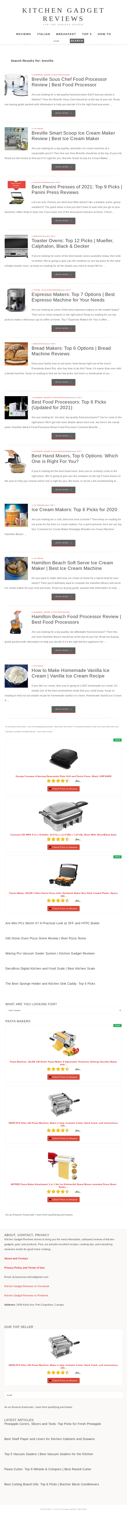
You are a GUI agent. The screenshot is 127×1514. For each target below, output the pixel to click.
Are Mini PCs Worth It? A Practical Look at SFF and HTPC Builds (52, 923)
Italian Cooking (41, 182)
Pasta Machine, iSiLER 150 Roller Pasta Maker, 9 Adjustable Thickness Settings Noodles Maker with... (63, 1063)
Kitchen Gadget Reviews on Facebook (26, 1286)
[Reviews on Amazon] (58, 780)
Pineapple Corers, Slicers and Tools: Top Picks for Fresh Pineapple (52, 1424)
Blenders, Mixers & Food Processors (52, 75)
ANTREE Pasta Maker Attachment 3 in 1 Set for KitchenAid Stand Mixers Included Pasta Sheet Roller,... (63, 1185)
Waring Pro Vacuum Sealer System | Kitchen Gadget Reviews (50, 953)
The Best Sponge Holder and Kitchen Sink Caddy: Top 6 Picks (50, 983)
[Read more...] (63, 113)
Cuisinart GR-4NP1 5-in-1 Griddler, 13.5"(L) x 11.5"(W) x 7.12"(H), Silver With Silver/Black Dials (63, 834)
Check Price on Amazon (65, 789)
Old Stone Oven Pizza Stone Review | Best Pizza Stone (45, 938)
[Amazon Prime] (76, 781)
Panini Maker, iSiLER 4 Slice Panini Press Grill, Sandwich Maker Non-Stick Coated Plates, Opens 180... (63, 894)
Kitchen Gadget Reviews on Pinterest (26, 1295)
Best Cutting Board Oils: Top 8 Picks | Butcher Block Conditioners (51, 1484)
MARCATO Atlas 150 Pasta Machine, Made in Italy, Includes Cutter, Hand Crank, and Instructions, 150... (63, 1124)
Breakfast (39, 236)
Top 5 (58, 182)
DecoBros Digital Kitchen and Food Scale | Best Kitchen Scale (50, 968)
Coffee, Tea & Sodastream (46, 290)
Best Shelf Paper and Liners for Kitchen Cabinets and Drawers (49, 1439)
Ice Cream (38, 128)
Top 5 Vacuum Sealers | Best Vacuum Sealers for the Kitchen (48, 1454)
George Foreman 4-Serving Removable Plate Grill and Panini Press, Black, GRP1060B (63, 776)
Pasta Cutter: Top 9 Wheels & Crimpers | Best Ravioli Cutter (48, 1469)
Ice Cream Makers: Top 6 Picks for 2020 (74, 509)
